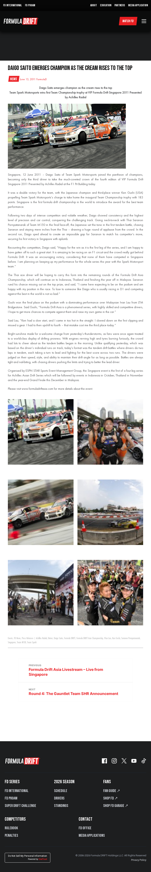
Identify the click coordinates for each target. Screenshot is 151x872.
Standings (61, 805)
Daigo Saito (58, 638)
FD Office (85, 828)
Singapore (12, 642)
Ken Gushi (116, 638)
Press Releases (27, 638)
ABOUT (93, 5)
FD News (17, 638)
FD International (17, 790)
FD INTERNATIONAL (12, 5)
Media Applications (92, 835)
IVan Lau (107, 638)
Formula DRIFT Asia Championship (89, 638)
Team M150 (21, 642)
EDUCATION (105, 5)
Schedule (60, 790)
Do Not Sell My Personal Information (27, 857)
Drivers (59, 798)
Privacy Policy (138, 859)
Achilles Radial (41, 638)
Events (10, 638)
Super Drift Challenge (20, 805)
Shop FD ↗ (110, 798)
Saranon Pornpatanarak (130, 638)
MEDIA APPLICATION (138, 5)
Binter (50, 638)
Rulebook (11, 828)
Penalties (11, 835)
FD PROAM (30, 5)
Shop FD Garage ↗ (115, 805)
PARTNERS (119, 5)
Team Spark (32, 642)
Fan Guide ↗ (111, 790)
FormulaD (41, 79)
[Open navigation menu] (144, 21)
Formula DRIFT (69, 638)
